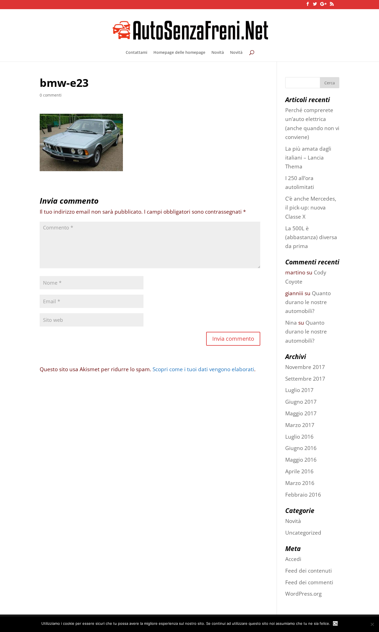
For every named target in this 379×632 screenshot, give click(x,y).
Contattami (136, 52)
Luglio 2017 (299, 390)
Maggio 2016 (301, 459)
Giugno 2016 (301, 448)
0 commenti (51, 95)
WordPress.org (303, 593)
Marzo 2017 (299, 425)
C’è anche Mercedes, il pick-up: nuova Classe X (310, 207)
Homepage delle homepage (179, 52)
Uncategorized (303, 532)
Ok (335, 623)
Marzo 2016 (299, 483)
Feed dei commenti (309, 582)
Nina (291, 322)
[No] (372, 624)
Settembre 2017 (305, 378)
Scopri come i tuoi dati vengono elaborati (203, 369)
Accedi (293, 559)
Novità (217, 52)
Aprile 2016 (299, 471)
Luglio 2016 (299, 436)
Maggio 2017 (301, 413)
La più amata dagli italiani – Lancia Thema (308, 157)
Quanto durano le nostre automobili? (308, 302)
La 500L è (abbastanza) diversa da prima (311, 237)
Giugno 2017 (301, 401)
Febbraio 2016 (303, 494)
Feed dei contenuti (308, 570)
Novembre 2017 (305, 367)
